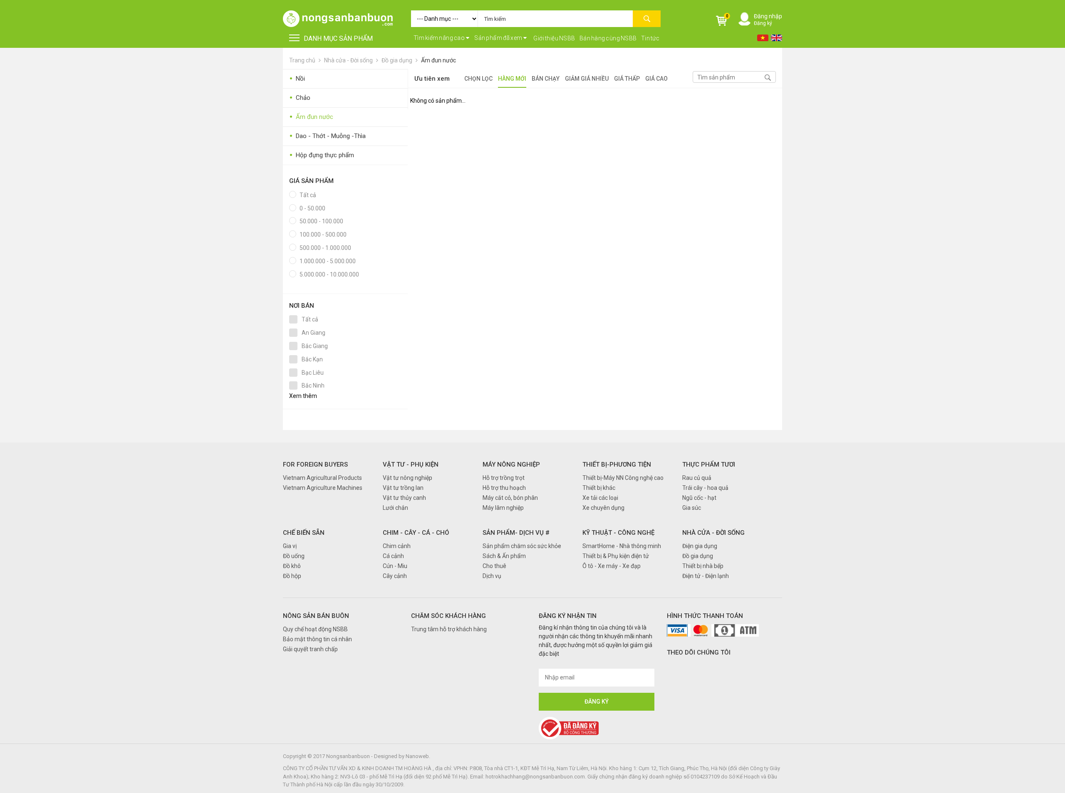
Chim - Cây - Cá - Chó (416, 532)
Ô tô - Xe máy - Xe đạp (611, 566)
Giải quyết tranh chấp (310, 649)
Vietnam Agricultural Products (322, 477)
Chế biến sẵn (303, 532)
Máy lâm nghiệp (503, 507)
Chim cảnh (397, 546)
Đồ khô (292, 566)
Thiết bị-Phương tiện (616, 464)
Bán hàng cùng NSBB (608, 38)
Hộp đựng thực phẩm (321, 155)
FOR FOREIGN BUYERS (315, 464)
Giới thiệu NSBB (554, 38)
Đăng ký (763, 23)
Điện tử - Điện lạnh (705, 576)
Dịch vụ (492, 576)
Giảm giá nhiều (587, 78)
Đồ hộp (292, 576)
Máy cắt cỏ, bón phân (510, 497)
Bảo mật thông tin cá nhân (317, 639)
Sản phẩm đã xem (498, 38)
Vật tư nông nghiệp (407, 477)
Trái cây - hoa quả (705, 487)
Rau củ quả (696, 477)
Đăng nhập (768, 16)
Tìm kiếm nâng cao (440, 38)
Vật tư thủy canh (404, 497)
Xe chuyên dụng (603, 507)
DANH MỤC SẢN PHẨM (338, 38)
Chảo (299, 98)
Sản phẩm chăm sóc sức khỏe (522, 546)
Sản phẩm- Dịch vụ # (516, 532)
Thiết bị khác (598, 487)
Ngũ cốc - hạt (699, 497)
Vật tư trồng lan (403, 487)
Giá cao (656, 78)
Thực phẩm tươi (708, 464)
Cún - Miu (395, 566)
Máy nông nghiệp (511, 464)
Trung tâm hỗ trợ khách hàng (449, 629)
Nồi (297, 78)
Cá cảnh (393, 556)
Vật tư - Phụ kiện (410, 464)
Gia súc (691, 507)
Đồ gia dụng (396, 60)
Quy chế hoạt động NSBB (315, 629)
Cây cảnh (395, 576)
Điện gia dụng (699, 546)
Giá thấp (627, 78)
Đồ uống (294, 556)
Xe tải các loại (600, 497)
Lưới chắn (395, 507)
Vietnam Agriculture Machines (322, 487)
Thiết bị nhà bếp (702, 566)
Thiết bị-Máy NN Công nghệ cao (623, 477)
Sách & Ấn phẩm (504, 556)
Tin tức (650, 38)
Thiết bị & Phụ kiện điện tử (615, 556)
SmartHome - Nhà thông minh (621, 546)
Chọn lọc (478, 78)
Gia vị (290, 546)
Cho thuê (494, 566)
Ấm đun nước (438, 60)
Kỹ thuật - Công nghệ (618, 532)
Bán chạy (546, 78)
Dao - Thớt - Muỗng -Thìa (327, 136)
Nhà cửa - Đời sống (348, 60)
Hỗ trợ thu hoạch (504, 487)
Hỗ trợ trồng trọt (504, 477)
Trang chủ (302, 60)
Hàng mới (512, 78)
